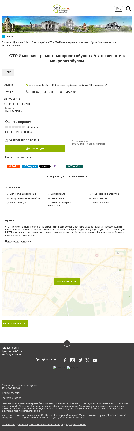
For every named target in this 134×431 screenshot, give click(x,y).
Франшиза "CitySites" (12, 351)
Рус (118, 8)
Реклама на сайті (10, 348)
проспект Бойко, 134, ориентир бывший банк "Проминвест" (68, 85)
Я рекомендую (37, 148)
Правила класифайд (54, 424)
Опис (7, 72)
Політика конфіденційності (15, 424)
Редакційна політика (76, 424)
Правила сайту (36, 424)
